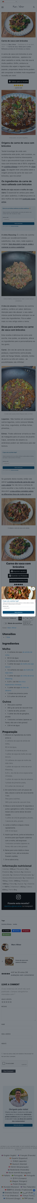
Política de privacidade (14, 614)
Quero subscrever (18, 612)
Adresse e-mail (5, 606)
